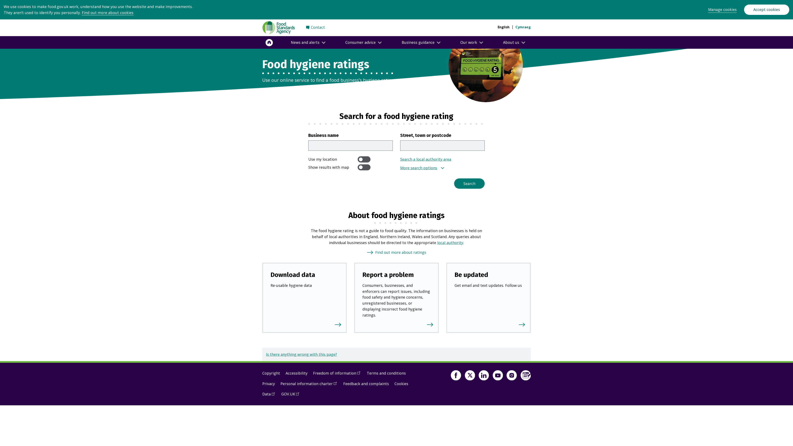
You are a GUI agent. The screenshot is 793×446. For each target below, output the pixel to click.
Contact (318, 27)
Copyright (271, 373)
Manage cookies (722, 9)
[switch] (364, 159)
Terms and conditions (386, 373)
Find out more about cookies (107, 12)
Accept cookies (766, 9)
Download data (293, 275)
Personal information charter (310, 385)
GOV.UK (291, 395)
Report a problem (388, 275)
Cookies (401, 383)
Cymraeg (523, 27)
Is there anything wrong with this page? (301, 354)
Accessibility (296, 373)
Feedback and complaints (366, 383)
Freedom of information (338, 375)
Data (270, 395)
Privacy (268, 383)
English (503, 27)
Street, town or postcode (425, 135)
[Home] (269, 42)
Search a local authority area (425, 159)
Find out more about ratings (400, 252)
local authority (450, 242)
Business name (323, 135)
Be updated (471, 275)
